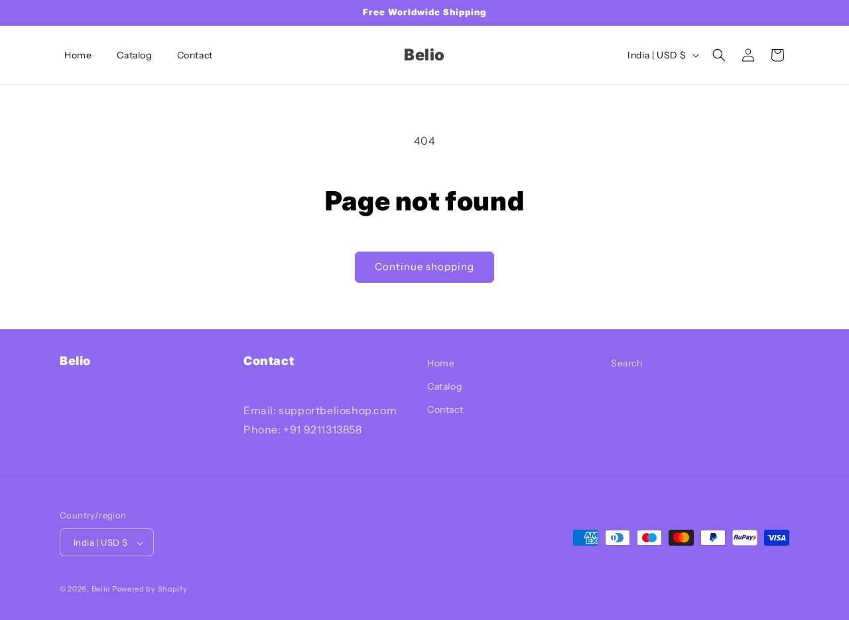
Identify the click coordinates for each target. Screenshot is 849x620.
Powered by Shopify (150, 589)
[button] (719, 55)
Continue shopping (424, 266)
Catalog (444, 387)
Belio (101, 589)
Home (440, 363)
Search (627, 363)
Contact (445, 410)
